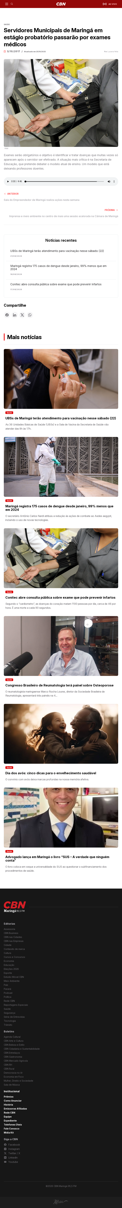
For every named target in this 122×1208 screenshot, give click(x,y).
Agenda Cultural (12, 1036)
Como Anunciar (13, 1100)
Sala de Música (12, 1084)
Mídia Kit (9, 1132)
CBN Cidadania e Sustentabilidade (22, 1048)
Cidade (7, 945)
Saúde (9, 413)
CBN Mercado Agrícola (16, 1060)
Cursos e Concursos (14, 957)
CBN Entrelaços (12, 1052)
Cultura (7, 953)
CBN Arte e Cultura (13, 1040)
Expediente (10, 1120)
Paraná (7, 989)
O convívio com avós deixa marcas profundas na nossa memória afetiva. (47, 779)
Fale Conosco (11, 1128)
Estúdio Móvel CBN (14, 977)
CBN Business (11, 933)
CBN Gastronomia (13, 1056)
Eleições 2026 (11, 969)
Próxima (110, 210)
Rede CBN (9, 1001)
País (6, 985)
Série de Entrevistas (14, 1016)
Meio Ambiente (12, 981)
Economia (9, 961)
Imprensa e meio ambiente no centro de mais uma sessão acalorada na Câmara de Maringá (63, 216)
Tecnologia (10, 1020)
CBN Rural (9, 1068)
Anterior (13, 193)
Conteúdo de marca (14, 949)
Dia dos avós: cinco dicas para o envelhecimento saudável (50, 773)
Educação (9, 965)
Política (7, 997)
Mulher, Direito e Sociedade (18, 1080)
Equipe (8, 1116)
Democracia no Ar (13, 1072)
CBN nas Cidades (13, 937)
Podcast (8, 993)
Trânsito (8, 1024)
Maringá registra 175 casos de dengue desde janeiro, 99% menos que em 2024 (58, 267)
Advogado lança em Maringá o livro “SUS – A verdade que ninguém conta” (57, 858)
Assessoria (9, 929)
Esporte (8, 973)
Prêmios (9, 1096)
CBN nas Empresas (14, 941)
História (8, 1104)
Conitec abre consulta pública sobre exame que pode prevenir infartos (56, 284)
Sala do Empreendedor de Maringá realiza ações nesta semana (41, 199)
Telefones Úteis (13, 1124)
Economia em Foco (14, 1076)
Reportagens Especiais (16, 1005)
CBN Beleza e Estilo (14, 1044)
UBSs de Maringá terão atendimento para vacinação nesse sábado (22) (57, 251)
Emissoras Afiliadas (15, 1108)
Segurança (9, 1012)
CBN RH (8, 1064)
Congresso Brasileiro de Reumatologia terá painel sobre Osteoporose (59, 685)
